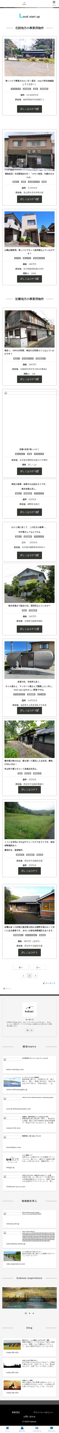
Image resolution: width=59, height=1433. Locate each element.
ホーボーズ (30, 1019)
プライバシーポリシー (43, 1412)
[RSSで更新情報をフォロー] (31, 1030)
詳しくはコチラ (28, 109)
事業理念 (16, 1412)
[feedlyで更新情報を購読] (27, 1030)
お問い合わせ (29, 1416)
